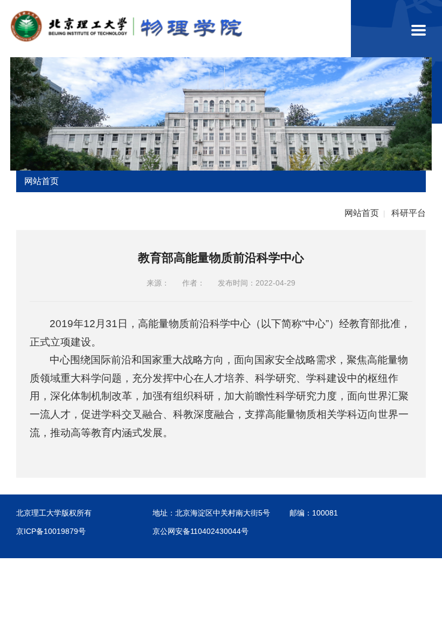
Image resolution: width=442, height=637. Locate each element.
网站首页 (361, 213)
